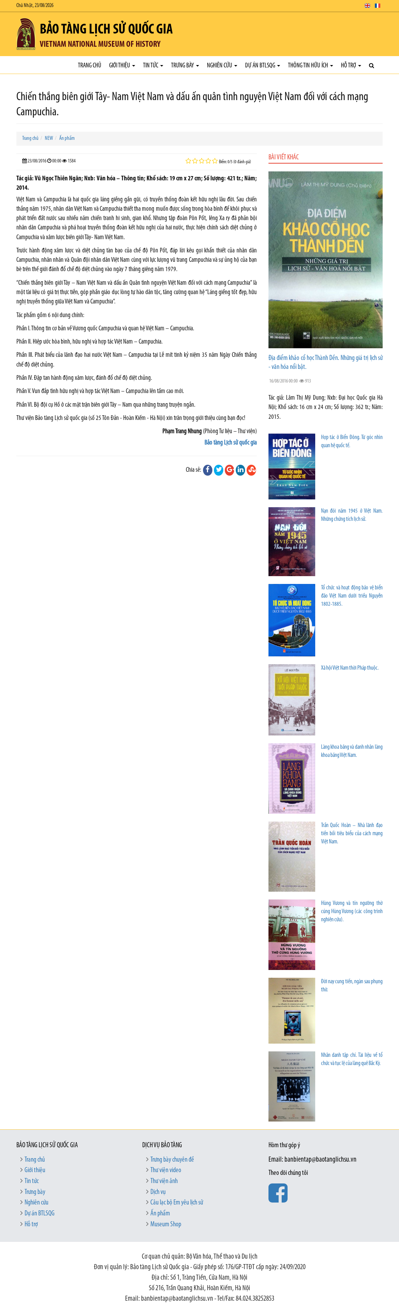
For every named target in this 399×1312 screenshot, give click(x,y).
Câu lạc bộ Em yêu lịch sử (176, 1202)
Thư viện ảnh (164, 1181)
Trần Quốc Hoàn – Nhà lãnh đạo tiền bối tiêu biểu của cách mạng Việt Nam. (352, 834)
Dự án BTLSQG (260, 65)
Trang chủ (89, 65)
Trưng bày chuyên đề (172, 1160)
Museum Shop (165, 1224)
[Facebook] (207, 470)
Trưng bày (183, 65)
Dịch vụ (158, 1192)
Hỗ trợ (349, 65)
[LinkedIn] (240, 470)
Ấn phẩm (67, 138)
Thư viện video (165, 1170)
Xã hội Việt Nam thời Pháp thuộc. (350, 668)
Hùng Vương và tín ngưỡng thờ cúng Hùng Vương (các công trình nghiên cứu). (352, 912)
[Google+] (229, 470)
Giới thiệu (120, 65)
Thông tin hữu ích (308, 65)
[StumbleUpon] (251, 470)
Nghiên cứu (220, 65)
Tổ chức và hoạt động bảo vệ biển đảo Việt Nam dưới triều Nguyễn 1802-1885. (352, 596)
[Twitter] (218, 470)
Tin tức (151, 65)
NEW (49, 138)
